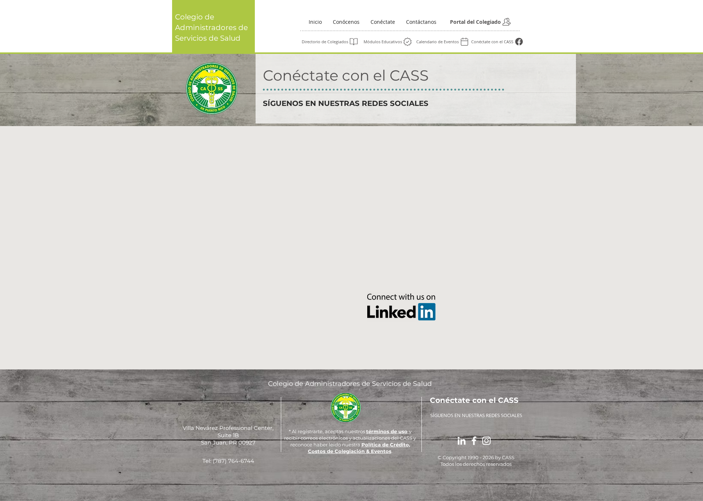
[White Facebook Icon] (474, 440)
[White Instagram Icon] (486, 440)
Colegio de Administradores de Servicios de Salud (211, 27)
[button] (346, 21)
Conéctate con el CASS (346, 75)
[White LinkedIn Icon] (461, 440)
